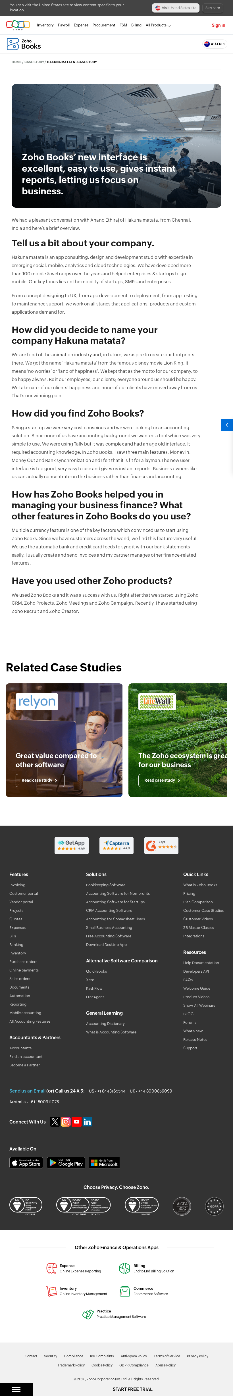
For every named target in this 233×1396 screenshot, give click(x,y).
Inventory (45, 25)
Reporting (17, 1004)
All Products (156, 25)
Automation (19, 996)
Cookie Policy (102, 1365)
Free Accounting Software (108, 936)
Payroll (64, 25)
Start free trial (133, 1389)
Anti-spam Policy (134, 1356)
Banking (16, 945)
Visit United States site (179, 8)
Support (190, 1048)
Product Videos (196, 997)
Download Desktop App (106, 945)
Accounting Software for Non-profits (118, 894)
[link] (136, 25)
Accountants (20, 1048)
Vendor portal (21, 902)
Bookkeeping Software (105, 885)
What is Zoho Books (200, 885)
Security (50, 1356)
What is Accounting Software (111, 1032)
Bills (12, 936)
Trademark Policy (71, 1365)
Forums (189, 1023)
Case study (34, 62)
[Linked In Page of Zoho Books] (87, 1122)
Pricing (189, 894)
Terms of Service (167, 1356)
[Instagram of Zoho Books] (66, 1122)
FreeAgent (95, 997)
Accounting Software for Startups (115, 902)
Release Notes (195, 1040)
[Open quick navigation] (226, 425)
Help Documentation (201, 963)
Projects (16, 911)
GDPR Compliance (134, 1365)
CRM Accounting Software (109, 911)
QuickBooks (96, 971)
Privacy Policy (197, 1356)
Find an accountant (26, 1057)
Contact (31, 1356)
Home (17, 62)
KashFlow (94, 989)
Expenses (17, 928)
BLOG (188, 1014)
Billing (136, 25)
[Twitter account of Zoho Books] (55, 1122)
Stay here (212, 8)
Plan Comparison (198, 902)
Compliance (73, 1356)
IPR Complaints (102, 1356)
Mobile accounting (25, 1013)
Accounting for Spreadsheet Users (115, 919)
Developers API (196, 971)
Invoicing (17, 885)
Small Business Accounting (109, 928)
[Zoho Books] (24, 44)
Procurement (104, 25)
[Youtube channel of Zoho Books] (77, 1122)
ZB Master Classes (198, 928)
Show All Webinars (199, 1006)
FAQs (188, 980)
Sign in (218, 25)
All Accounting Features (29, 1021)
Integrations (193, 936)
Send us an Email (27, 1091)
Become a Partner (24, 1065)
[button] (213, 44)
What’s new (193, 1031)
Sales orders (19, 979)
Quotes (15, 919)
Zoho (18, 25)
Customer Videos (198, 919)
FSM (123, 25)
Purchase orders (23, 962)
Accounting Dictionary (105, 1024)
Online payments (24, 970)
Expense (81, 25)
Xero (90, 980)
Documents (19, 987)
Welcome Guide (196, 989)
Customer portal (23, 894)
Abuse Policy (165, 1365)
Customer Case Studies (203, 911)
